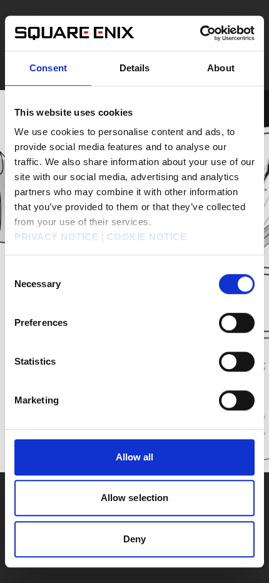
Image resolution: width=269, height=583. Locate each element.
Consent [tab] (48, 68)
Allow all (135, 457)
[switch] (237, 323)
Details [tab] (134, 68)
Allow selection (135, 497)
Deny (134, 539)
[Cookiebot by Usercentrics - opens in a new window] (200, 33)
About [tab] (221, 68)
